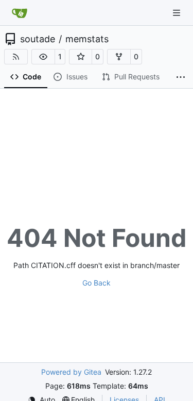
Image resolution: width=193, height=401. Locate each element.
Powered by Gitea (71, 371)
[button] (43, 56)
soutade (37, 39)
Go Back (96, 282)
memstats (87, 39)
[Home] (19, 13)
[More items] (180, 77)
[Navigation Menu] (177, 12)
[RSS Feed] (16, 56)
